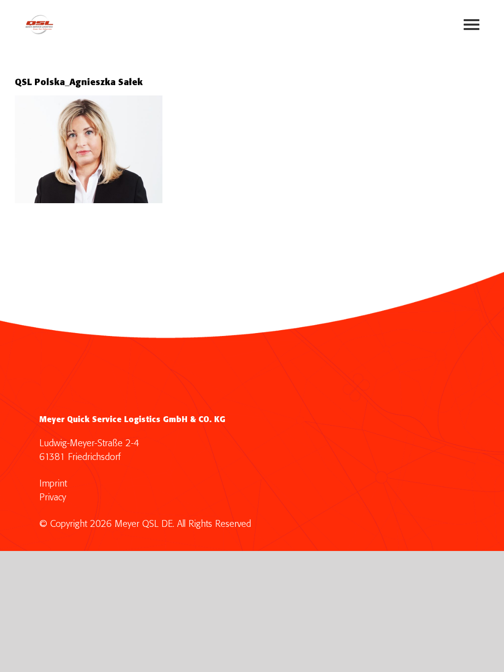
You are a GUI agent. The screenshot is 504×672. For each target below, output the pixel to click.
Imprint (53, 484)
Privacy (52, 497)
